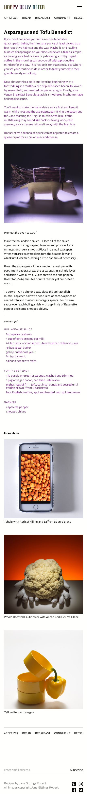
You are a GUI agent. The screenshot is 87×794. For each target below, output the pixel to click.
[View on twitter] (81, 790)
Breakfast (42, 18)
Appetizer (11, 18)
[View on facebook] (74, 790)
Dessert (80, 18)
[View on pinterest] (74, 784)
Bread (26, 18)
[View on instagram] (81, 784)
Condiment (62, 18)
